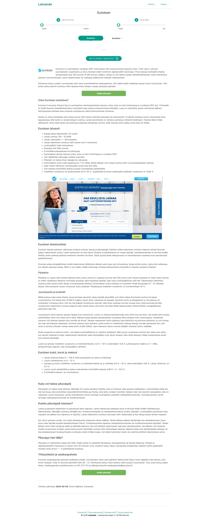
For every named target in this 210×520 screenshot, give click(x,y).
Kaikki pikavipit (104, 93)
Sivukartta (81, 512)
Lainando (45, 4)
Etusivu (151, 4)
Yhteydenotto (110, 512)
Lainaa (163, 4)
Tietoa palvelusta (95, 512)
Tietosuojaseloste (125, 512)
